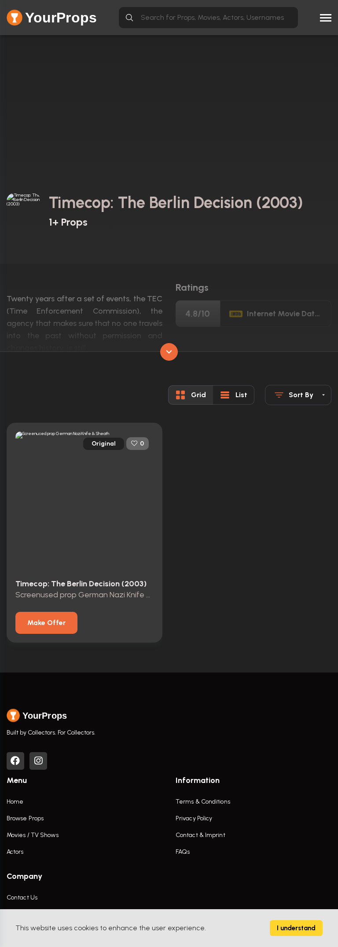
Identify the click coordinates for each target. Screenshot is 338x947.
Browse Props (25, 818)
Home (15, 801)
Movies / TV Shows (33, 835)
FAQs (183, 852)
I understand (296, 928)
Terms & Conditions (203, 801)
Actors (15, 852)
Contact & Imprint (200, 835)
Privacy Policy (194, 818)
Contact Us (22, 897)
